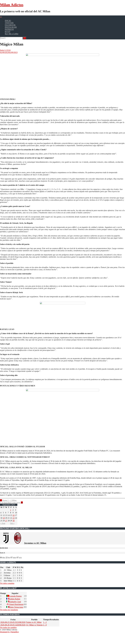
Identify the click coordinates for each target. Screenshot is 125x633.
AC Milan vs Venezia (34, 625)
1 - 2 (45, 622)
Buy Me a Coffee (11, 34)
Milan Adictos (11, 5)
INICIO (8, 21)
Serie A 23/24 (5, 50)
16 (14, 515)
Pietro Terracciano (16, 607)
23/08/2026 (13, 622)
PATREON (9, 29)
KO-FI (7, 32)
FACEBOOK (10, 25)
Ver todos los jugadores (9, 610)
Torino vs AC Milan (34, 622)
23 (14, 518)
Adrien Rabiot (14, 599)
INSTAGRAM (11, 27)
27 (6, 521)
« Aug (2, 523)
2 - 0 (45, 625)
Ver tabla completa (7, 583)
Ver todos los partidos (8, 627)
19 (4, 518)
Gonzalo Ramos (15, 596)
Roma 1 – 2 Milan (8, 500)
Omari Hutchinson (16, 604)
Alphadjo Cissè (15, 602)
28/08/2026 (13, 625)
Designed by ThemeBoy (9, 632)
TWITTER (9, 23)
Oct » (12, 523)
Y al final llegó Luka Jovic (11, 502)
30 (14, 521)
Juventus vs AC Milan (35, 543)
